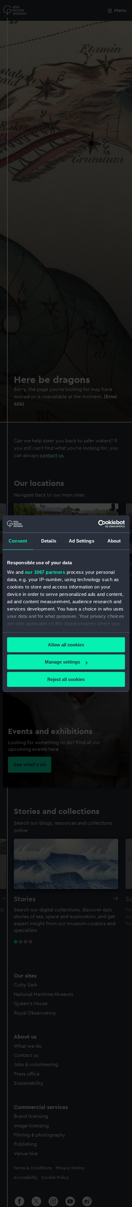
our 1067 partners (45, 572)
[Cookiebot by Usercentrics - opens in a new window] (98, 524)
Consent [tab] (18, 540)
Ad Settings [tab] (81, 540)
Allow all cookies (66, 644)
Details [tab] (48, 540)
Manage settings (62, 661)
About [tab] (114, 540)
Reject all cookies (66, 679)
